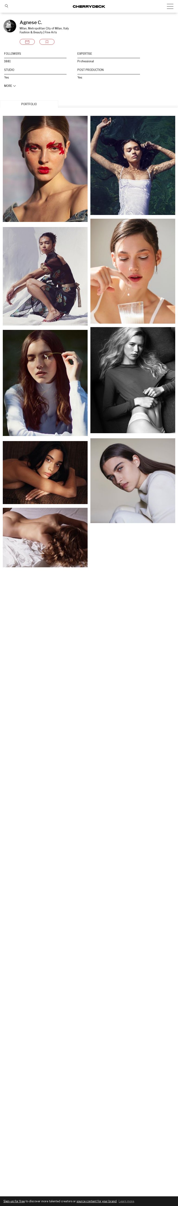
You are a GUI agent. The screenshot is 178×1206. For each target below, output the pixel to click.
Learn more (126, 1201)
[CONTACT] (27, 42)
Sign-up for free (14, 1201)
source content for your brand (96, 1201)
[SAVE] (46, 42)
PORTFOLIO (29, 104)
